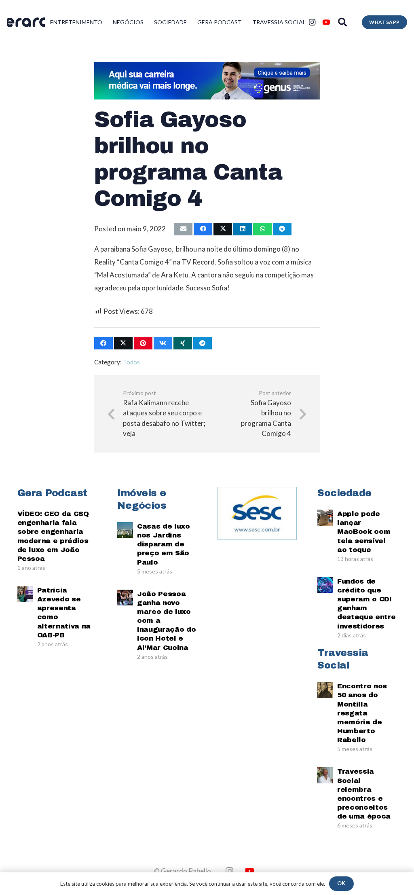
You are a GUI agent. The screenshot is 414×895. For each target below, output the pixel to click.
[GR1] (26, 22)
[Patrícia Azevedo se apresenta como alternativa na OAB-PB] (25, 594)
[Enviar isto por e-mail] (183, 229)
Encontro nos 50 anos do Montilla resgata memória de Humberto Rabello (362, 713)
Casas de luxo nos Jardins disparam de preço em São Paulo (163, 544)
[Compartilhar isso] (203, 229)
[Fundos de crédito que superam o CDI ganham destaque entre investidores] (325, 585)
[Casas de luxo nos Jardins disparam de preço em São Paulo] (125, 530)
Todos (131, 362)
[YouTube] (326, 22)
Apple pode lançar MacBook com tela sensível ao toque (363, 531)
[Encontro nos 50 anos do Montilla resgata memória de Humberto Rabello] (325, 690)
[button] (342, 22)
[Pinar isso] (143, 343)
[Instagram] (312, 22)
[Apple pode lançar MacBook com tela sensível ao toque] (325, 517)
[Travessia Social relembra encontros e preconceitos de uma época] (325, 775)
